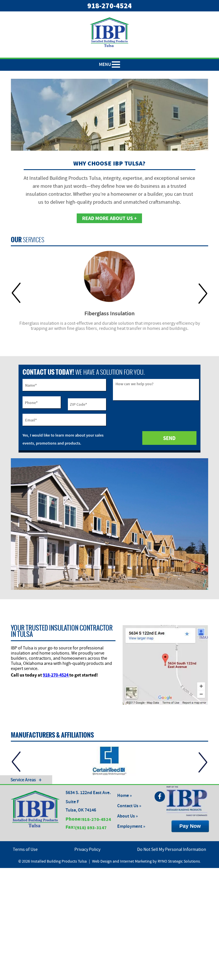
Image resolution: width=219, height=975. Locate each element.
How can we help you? (134, 384)
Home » (124, 796)
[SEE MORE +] (109, 276)
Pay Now (190, 826)
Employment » (131, 826)
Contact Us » (129, 806)
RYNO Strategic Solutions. (179, 861)
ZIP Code (78, 404)
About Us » (127, 816)
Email (31, 420)
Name (31, 385)
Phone (31, 402)
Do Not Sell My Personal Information (171, 849)
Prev (16, 293)
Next (203, 293)
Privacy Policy (87, 849)
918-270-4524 (109, 5)
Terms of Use (25, 849)
